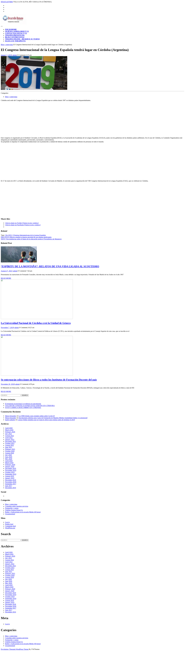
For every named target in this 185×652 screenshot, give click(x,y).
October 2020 (9, 451)
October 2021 (9, 443)
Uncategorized (10, 514)
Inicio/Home (11, 29)
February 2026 (10, 432)
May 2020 (8, 459)
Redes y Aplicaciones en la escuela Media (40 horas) (23, 512)
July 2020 (8, 455)
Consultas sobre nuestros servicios (16, 506)
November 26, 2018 (7, 384)
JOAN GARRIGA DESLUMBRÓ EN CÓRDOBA (23, 407)
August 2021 (9, 445)
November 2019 (10, 470)
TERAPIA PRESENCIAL (15, 35)
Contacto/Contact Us (16, 33)
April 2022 (9, 438)
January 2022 (9, 439)
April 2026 (9, 428)
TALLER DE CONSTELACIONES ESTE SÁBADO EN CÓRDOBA (30, 406)
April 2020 (9, 461)
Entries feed (9, 524)
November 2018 (10, 482)
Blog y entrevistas (14, 37)
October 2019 (9, 472)
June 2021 (8, 447)
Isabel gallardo (10, 420)
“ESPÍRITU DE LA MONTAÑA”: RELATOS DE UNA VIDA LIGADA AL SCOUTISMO (50, 266)
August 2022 (9, 436)
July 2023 (8, 434)
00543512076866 (7, 2)
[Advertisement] (92, 118)
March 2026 (9, 430)
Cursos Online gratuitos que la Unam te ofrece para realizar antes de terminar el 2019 (46, 420)
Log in (7, 522)
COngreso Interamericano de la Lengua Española (29, 235)
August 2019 (9, 476)
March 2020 (9, 463)
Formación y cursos (11, 508)
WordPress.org (10, 528)
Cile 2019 (8, 235)
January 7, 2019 (6, 55)
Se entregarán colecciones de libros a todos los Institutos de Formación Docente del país (49, 379)
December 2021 (10, 441)
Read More (6, 278)
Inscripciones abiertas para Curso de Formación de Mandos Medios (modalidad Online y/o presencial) (53, 418)
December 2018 (10, 480)
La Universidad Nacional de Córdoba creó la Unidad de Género (36, 323)
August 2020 (9, 453)
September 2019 (10, 474)
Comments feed (10, 526)
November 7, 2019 (7, 327)
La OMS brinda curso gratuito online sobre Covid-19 (37, 416)
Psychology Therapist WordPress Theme (15, 649)
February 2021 (10, 449)
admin (14, 55)
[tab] (2, 26)
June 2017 (8, 486)
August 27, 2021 (6, 271)
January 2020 (9, 466)
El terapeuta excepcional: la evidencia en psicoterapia (23, 404)
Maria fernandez (10, 416)
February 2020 (10, 465)
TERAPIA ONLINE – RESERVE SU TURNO (22, 39)
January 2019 (9, 478)
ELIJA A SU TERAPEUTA (15, 41)
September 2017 (10, 484)
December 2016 (10, 488)
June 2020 (8, 457)
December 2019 (10, 468)
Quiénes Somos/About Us (17, 31)
